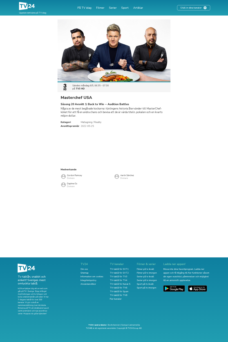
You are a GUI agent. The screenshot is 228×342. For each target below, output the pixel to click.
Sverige (124, 325)
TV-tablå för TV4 (118, 280)
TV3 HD (80, 88)
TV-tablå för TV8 (118, 295)
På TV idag (84, 8)
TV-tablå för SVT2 (119, 272)
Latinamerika (134, 325)
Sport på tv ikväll (145, 284)
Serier (113, 8)
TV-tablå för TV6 (118, 287)
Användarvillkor (88, 284)
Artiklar (138, 8)
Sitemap (84, 272)
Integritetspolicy (88, 280)
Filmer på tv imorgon (147, 272)
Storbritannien (114, 325)
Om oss (84, 269)
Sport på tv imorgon (146, 287)
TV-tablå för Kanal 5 (120, 284)
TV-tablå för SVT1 (119, 269)
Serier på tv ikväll (145, 276)
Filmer (100, 8)
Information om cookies (91, 276)
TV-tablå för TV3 (118, 276)
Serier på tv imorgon (147, 280)
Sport (125, 8)
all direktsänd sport (40, 308)
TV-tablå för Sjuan (119, 291)
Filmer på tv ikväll (145, 269)
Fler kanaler (116, 298)
